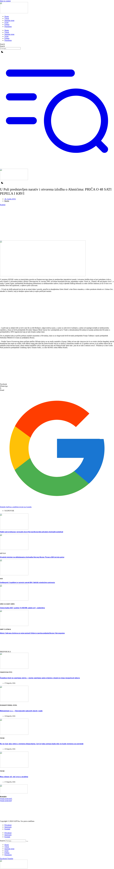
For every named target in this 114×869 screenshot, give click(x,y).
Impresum (7, 827)
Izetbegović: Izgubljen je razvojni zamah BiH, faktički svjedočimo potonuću (27, 582)
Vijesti (6, 18)
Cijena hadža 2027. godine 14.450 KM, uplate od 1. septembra (22, 608)
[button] (57, 384)
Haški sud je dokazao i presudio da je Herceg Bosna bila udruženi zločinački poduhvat (31, 532)
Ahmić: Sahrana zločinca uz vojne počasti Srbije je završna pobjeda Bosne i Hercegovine (32, 633)
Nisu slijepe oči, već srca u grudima (14, 777)
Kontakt (7, 829)
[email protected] (6, 799)
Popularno (8, 26)
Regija (6, 201)
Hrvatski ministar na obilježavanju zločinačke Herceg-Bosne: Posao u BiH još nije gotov (32, 557)
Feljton (6, 24)
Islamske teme (9, 20)
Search (2, 44)
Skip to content (5, 1)
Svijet (6, 22)
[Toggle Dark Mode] (2, 52)
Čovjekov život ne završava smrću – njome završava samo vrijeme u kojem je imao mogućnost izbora (40, 678)
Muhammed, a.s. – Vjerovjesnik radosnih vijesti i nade (21, 711)
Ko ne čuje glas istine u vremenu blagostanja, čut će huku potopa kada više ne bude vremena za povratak (41, 744)
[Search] (27, 841)
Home (6, 16)
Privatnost (7, 825)
